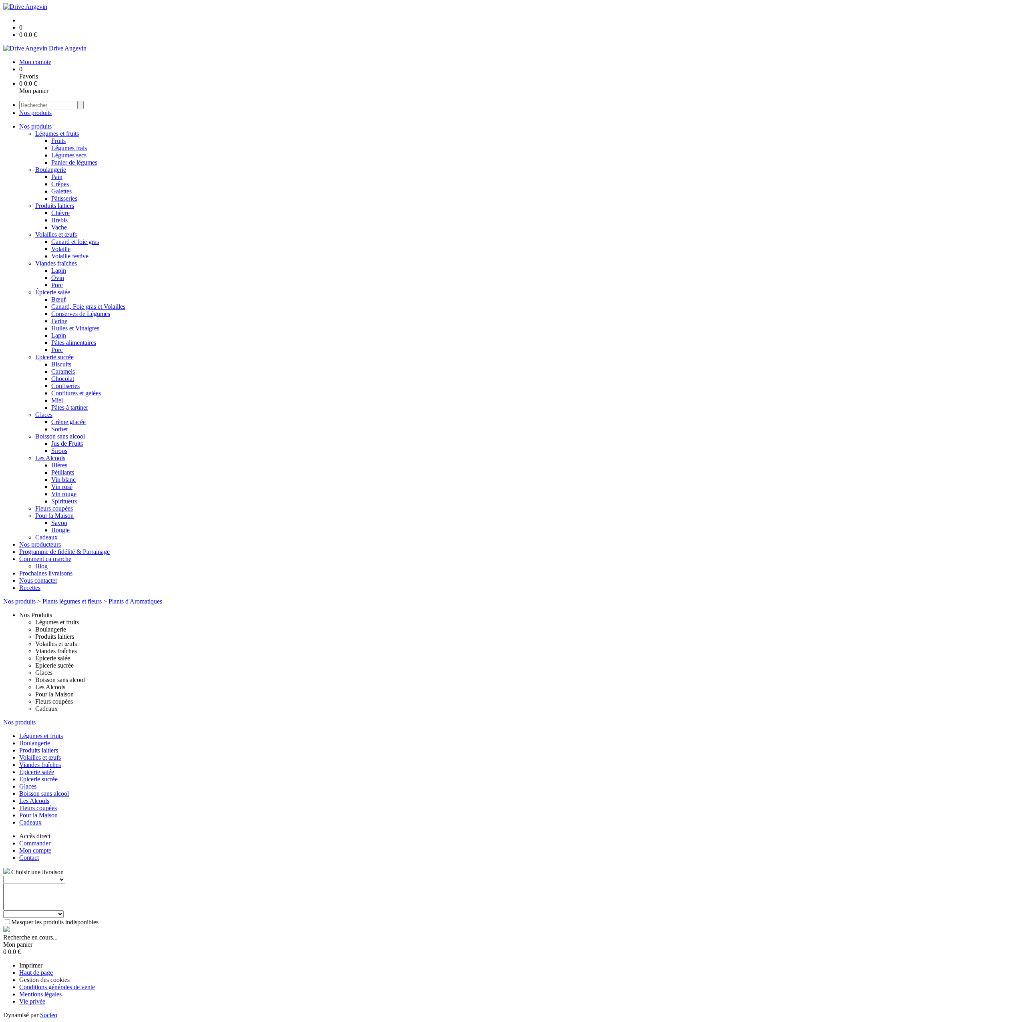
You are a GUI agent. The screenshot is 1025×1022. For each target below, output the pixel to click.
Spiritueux (64, 501)
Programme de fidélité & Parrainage (64, 551)
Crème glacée (68, 421)
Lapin (58, 270)
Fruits (58, 140)
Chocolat (62, 378)
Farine (59, 321)
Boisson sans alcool (60, 436)
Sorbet (59, 429)
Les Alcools (50, 458)
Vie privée (32, 1001)
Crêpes (60, 184)
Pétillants (62, 472)
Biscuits (61, 364)
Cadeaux (46, 537)
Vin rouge (63, 494)
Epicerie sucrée (54, 357)
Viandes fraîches (56, 263)
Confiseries (65, 385)
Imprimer (30, 965)
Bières (59, 465)
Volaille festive (69, 256)
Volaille (60, 248)
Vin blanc (63, 479)
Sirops (59, 450)
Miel (57, 400)
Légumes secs (68, 155)
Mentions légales (40, 994)
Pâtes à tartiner (69, 407)
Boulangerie (50, 169)
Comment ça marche (45, 558)
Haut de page (36, 972)
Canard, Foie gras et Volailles (88, 306)
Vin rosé (61, 486)
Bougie (60, 530)
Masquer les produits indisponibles (54, 922)
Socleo (48, 1015)
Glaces (43, 414)
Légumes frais (69, 148)
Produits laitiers (54, 205)
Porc (57, 285)
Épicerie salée (52, 292)
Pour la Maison (54, 515)
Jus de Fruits (67, 443)
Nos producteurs (40, 544)
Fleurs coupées (54, 508)
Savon (59, 522)
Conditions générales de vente (57, 987)
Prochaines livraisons (45, 573)
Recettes (29, 587)
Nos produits (35, 112)
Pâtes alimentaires (73, 342)
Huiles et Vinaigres (75, 328)
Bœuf (58, 299)
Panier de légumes (74, 162)
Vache (59, 227)
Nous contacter (38, 580)
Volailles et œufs (56, 234)
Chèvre (60, 212)
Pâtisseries (64, 198)
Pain (56, 176)
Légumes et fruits (57, 133)
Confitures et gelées (76, 393)
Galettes (61, 191)
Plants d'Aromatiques (135, 601)
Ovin (57, 277)
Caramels (63, 371)
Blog (41, 566)
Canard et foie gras (75, 241)
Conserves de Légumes (80, 313)
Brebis (59, 220)
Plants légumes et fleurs (72, 601)
